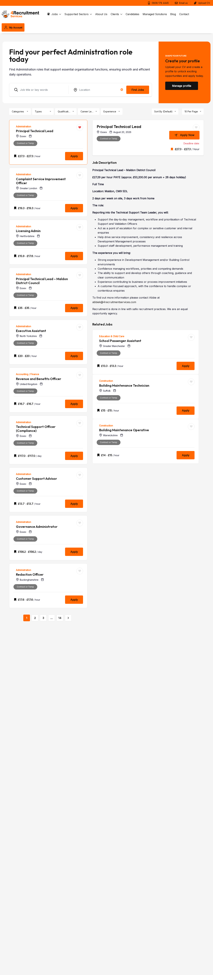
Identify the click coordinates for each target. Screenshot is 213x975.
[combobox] (20, 111)
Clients (115, 14)
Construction (106, 380)
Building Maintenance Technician (124, 385)
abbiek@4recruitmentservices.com (114, 302)
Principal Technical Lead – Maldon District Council (42, 281)
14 (59, 618)
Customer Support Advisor (36, 478)
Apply (74, 156)
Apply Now (187, 135)
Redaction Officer (30, 574)
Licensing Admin (28, 231)
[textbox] (17, 111)
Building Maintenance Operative (124, 430)
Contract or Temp (25, 143)
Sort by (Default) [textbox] (163, 111)
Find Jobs (137, 89)
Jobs (55, 14)
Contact (184, 14)
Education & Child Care (111, 336)
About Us (101, 14)
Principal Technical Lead (34, 131)
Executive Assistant (31, 331)
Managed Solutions (155, 14)
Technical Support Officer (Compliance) (36, 429)
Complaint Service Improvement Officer (41, 181)
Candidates (132, 14)
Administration (23, 126)
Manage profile (181, 85)
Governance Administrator (37, 526)
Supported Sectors (76, 14)
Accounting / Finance (27, 374)
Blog (173, 14)
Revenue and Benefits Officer (38, 379)
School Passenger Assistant (120, 341)
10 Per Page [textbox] (191, 111)
